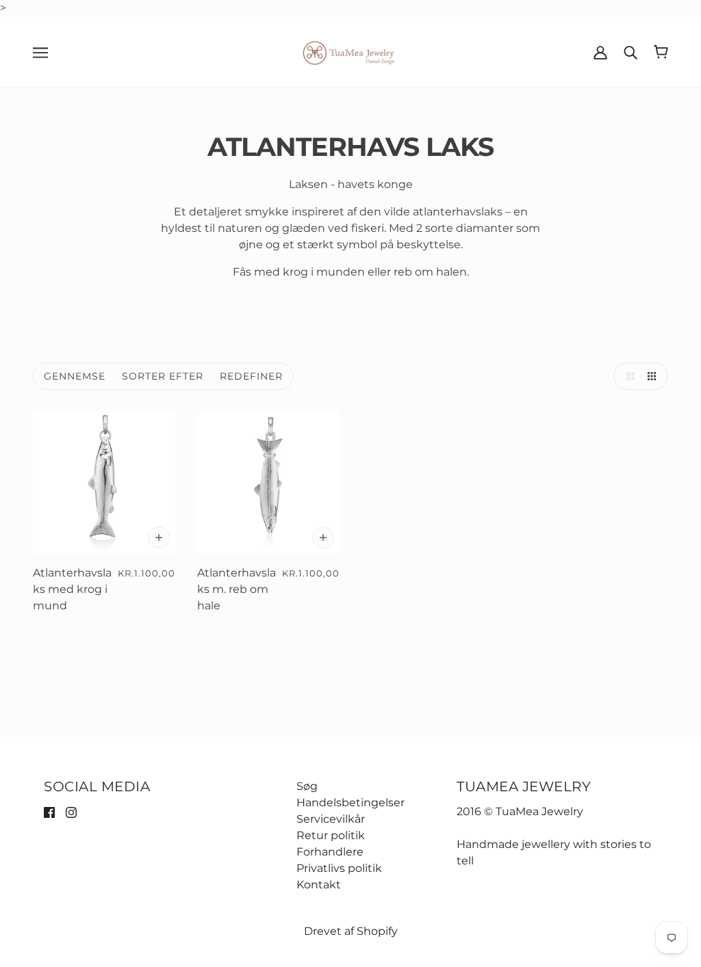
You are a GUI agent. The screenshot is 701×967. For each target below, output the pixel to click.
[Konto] (600, 52)
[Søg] (630, 52)
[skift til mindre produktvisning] (654, 376)
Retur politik (330, 835)
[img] (49, 811)
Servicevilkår (330, 818)
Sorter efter (162, 376)
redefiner (251, 376)
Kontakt (318, 884)
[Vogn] (661, 52)
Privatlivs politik (339, 868)
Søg (307, 786)
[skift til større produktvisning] (627, 376)
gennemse (74, 376)
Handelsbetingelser (350, 802)
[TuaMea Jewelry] (351, 50)
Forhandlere (330, 851)
